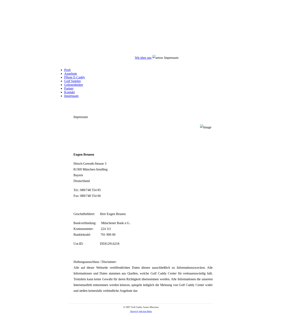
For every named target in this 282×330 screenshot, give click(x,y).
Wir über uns (143, 57)
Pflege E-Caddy (74, 77)
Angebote (70, 73)
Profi (67, 70)
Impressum (71, 96)
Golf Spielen (72, 81)
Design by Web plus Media (141, 311)
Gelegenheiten (73, 84)
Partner (68, 88)
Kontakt (69, 92)
